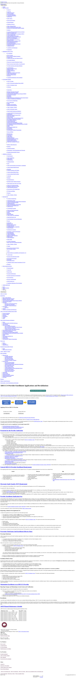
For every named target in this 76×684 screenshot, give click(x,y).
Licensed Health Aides (11, 121)
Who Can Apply (10, 55)
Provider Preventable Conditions (10, 360)
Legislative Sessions (10, 211)
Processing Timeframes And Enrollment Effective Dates (16, 531)
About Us (9, 9)
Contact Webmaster (3, 673)
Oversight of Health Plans (11, 198)
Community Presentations (11, 15)
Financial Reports (10, 227)
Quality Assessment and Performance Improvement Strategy (17, 97)
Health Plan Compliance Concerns (13, 141)
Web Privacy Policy (11, 673)
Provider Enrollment (6, 313)
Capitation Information (9, 356)
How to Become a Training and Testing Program (13, 327)
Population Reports (10, 225)
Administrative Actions (11, 200)
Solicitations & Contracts (11, 94)
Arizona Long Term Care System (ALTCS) (14, 58)
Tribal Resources (10, 159)
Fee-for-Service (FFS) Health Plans (13, 189)
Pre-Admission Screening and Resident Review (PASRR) (17, 124)
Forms (4, 342)
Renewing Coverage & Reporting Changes (14, 62)
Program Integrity (10, 268)
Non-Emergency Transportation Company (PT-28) (14, 458)
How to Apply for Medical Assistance (13, 56)
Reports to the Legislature (11, 224)
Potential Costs (9, 57)
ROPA (8, 126)
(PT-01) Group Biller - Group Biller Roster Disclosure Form (15, 451)
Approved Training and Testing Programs (12, 329)
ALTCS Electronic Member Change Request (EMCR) (16, 93)
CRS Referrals (9, 114)
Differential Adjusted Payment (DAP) (13, 115)
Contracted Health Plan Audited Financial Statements (16, 201)
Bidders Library (10, 236)
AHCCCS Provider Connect (12, 109)
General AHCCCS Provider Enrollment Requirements (16, 467)
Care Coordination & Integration (13, 35)
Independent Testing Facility (10, 457)
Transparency (9, 49)
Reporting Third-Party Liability (12, 92)
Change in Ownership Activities (12, 202)
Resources (9, 75)
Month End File (5, 344)
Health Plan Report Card (11, 217)
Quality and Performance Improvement (14, 204)
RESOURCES (5, 196)
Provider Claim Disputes (9, 359)
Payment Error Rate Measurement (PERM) (14, 123)
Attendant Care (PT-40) (9, 453)
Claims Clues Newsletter (9, 371)
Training (8, 246)
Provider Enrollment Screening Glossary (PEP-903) (42, 464)
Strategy (4, 308)
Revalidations (5, 316)
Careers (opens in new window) (6, 667)
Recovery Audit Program (11, 279)
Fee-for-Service (10, 134)
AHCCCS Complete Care (11, 32)
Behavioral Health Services (12, 68)
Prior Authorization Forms (9, 365)
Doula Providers (10, 117)
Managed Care (9, 133)
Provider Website (10, 125)
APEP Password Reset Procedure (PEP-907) (27, 417)
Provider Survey (10, 129)
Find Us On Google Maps (5, 635)
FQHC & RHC (10, 136)
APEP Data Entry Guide (38, 421)
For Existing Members (11, 60)
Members (8, 177)
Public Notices (9, 18)
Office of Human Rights (11, 26)
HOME (4, 6)
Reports (8, 220)
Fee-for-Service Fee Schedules (5, 658)
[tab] (39, 302)
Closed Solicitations (10, 233)
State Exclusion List (10, 281)
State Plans (9, 213)
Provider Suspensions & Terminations (13, 275)
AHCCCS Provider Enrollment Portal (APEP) (15, 83)
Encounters (9, 95)
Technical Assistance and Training (13, 170)
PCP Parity (5, 377)
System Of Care (10, 206)
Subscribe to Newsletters (4, 665)
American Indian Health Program (13, 167)
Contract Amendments (11, 234)
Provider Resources (10, 179)
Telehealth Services (10, 45)
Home (4, 286)
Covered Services (10, 67)
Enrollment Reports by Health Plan (13, 226)
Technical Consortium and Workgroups (14, 98)
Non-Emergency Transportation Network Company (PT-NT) (15, 460)
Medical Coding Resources (12, 144)
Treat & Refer (9, 128)
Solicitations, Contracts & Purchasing (13, 231)
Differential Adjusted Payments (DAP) (14, 36)
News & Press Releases (11, 14)
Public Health (9, 239)
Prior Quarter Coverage (9, 366)
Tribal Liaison (9, 158)
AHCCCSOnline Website (5, 655)
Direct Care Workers (10, 116)
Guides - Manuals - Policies (12, 107)
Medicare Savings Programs (12, 105)
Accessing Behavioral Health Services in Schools (15, 31)
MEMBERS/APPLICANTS (8, 51)
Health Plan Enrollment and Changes (13, 72)
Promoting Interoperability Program (13, 152)
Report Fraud (9, 271)
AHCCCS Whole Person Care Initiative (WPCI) (15, 33)
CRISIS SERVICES (6, 285)
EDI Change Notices (10, 260)
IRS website (42, 446)
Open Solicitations (10, 232)
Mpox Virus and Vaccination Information (14, 242)
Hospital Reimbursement (11, 139)
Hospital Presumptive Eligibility (12, 138)
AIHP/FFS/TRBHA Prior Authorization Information (14, 364)
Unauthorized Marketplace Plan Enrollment (14, 77)
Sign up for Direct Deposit (9, 362)
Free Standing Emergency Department (14, 119)
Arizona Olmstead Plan (11, 34)
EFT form (9, 491)
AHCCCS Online (10, 81)
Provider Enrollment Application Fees (11, 496)
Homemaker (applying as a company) (11, 456)
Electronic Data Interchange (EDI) (13, 256)
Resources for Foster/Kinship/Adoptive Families (15, 28)
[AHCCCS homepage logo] (3, 1)
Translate (41, 676)
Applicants (9, 175)
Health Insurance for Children (5, 648)
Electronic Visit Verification (12, 37)
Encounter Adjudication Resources (11, 303)
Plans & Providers (6, 287)
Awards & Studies (10, 13)
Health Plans (9, 89)
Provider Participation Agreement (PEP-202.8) (11, 426)
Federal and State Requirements (12, 210)
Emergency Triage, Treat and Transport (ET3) (15, 118)
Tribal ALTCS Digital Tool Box (12, 185)
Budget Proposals (10, 214)
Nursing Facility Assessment (12, 140)
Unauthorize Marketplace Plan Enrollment (14, 283)
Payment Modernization (11, 42)
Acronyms (9, 11)
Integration (9, 169)
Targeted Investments (11, 44)
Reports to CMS (10, 223)
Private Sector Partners (11, 20)
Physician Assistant (8, 462)
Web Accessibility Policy (19, 673)
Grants (8, 250)
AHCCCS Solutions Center (12, 85)
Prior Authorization (10, 102)
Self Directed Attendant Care (12, 127)
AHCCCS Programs (10, 12)
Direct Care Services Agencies (10, 328)
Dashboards (9, 222)
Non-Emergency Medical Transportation (14, 130)
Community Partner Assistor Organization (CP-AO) (16, 262)
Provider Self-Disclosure (11, 273)
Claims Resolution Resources (12, 187)
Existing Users (21, 413)
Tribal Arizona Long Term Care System (14, 183)
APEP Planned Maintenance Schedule (11, 606)
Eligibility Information (11, 70)
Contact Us (2, 664)
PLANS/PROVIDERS (7, 79)
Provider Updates (6, 314)
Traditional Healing (10, 161)
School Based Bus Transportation (11, 463)
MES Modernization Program (12, 41)
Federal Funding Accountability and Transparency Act (16, 252)
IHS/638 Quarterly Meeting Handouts (13, 181)
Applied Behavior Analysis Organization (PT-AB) (14, 452)
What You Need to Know (11, 74)
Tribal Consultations (10, 157)
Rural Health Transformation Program (13, 43)
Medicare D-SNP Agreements (12, 235)
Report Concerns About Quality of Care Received (16, 63)
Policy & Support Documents (10, 326)
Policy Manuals (3, 657)
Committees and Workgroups (12, 47)
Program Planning (10, 22)
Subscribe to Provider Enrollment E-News (38, 390)
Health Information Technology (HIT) (13, 40)
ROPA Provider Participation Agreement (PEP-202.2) (12, 428)
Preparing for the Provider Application (11, 430)
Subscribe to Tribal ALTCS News (13, 186)
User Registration (6, 413)
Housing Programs (10, 39)
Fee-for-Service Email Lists (10, 370)
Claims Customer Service (9, 367)
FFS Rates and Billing (11, 191)
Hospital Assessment (10, 137)
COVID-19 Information (11, 241)
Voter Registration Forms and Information (14, 219)
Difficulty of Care (10, 69)
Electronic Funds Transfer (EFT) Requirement (13, 484)
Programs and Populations (11, 104)
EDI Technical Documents (11, 258)
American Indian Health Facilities (13, 174)
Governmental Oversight (11, 208)
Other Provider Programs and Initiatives (14, 111)
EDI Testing (9, 259)
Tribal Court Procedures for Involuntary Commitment (16, 165)
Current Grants (9, 254)
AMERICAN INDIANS (7, 154)
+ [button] (0, 629)
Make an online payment (26, 508)
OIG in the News (10, 277)
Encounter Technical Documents (10, 305)
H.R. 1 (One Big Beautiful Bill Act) (13, 38)
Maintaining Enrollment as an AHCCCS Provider (14, 584)
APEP (4, 288)
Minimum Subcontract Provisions (13, 91)
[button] (4, 625)
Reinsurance (9, 96)
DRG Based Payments (9, 358)
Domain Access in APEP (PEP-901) (33, 419)
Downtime (4, 343)
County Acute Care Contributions (13, 215)
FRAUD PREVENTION (7, 266)
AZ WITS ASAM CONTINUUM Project (10, 323)
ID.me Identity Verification (12, 120)
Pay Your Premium (3, 647)
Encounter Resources (8, 357)
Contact (4, 317)
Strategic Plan (9, 16)
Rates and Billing (10, 131)
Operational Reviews (11, 203)
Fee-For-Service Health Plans (12, 100)
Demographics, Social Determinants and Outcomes (16, 150)
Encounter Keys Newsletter (10, 304)
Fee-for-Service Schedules (9, 363)
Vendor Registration (10, 237)
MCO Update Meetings (7, 297)
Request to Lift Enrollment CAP (12, 205)
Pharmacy (9, 71)
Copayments (9, 135)
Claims (8, 103)
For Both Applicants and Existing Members (14, 65)
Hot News (7, 307)
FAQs (8, 163)
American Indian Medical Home (12, 172)
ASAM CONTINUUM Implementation (14, 113)
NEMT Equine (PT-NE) (9, 461)
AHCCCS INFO (6, 7)
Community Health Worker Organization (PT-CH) (14, 455)
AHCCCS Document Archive (23, 631)
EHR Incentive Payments (7, 349)
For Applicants (9, 53)
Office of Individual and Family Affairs (14, 27)
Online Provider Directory (11, 73)
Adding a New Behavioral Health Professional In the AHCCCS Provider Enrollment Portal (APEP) (22, 593)
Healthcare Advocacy (11, 24)
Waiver (8, 212)
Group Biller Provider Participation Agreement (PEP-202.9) (13, 427)
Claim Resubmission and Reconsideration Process (13, 368)
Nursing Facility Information (12, 122)
